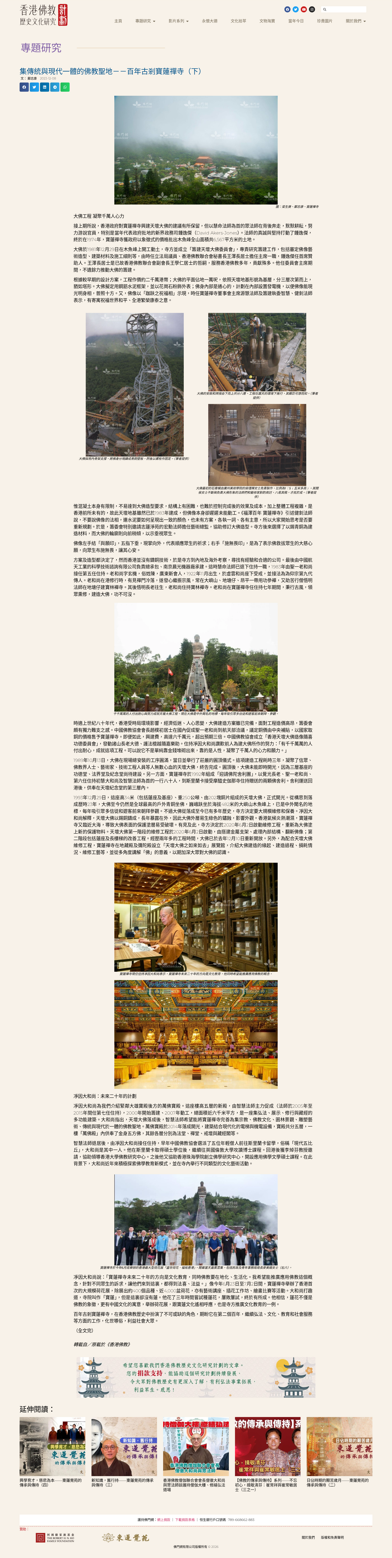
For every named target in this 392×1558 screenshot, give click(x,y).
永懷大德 (209, 21)
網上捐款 (163, 1520)
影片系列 (176, 21)
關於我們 (353, 21)
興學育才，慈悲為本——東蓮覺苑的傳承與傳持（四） (51, 1483)
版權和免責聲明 (332, 1537)
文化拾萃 (238, 21)
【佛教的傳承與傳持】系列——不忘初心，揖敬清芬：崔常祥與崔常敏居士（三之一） (266, 1485)
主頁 (118, 21)
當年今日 (296, 21)
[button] (24, 87)
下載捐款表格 (185, 1520)
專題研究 (143, 21)
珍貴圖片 (325, 21)
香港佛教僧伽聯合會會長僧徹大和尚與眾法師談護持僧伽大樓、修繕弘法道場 (194, 1485)
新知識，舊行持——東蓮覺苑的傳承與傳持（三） (122, 1483)
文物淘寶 (267, 21)
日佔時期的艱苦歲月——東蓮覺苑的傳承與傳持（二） (338, 1483)
